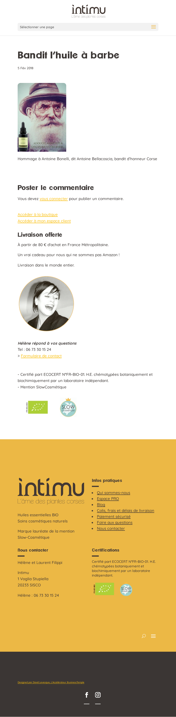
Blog (101, 504)
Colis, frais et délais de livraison (125, 510)
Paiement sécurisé (114, 516)
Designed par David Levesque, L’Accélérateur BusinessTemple (51, 682)
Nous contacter (111, 528)
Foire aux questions (114, 522)
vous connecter (54, 198)
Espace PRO (108, 498)
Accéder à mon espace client (44, 220)
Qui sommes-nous (113, 492)
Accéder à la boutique (38, 214)
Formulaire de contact (41, 355)
